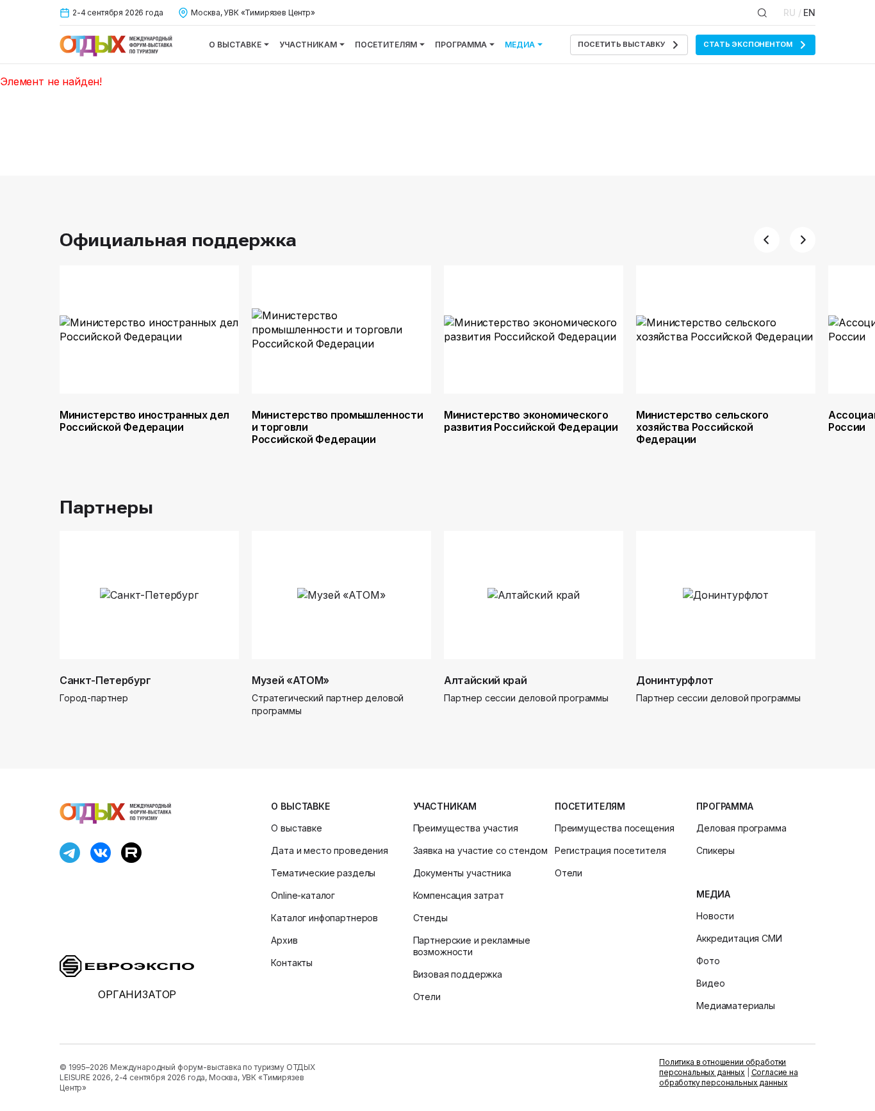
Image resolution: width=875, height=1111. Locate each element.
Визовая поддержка (457, 974)
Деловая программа (741, 828)
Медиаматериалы (735, 1005)
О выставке (235, 44)
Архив (284, 940)
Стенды (430, 917)
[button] (767, 240)
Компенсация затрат (458, 895)
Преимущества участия (465, 828)
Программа (461, 44)
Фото (707, 960)
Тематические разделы (323, 872)
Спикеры (715, 850)
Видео (710, 983)
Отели (427, 996)
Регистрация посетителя (610, 850)
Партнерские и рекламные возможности (471, 946)
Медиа (520, 44)
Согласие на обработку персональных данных (728, 1077)
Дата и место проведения (329, 850)
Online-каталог (303, 895)
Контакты (292, 962)
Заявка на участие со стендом (480, 850)
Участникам (308, 44)
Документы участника (462, 872)
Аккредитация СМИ (738, 938)
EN (809, 12)
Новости (715, 915)
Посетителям (386, 44)
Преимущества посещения (614, 828)
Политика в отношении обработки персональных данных (722, 1067)
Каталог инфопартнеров (324, 917)
